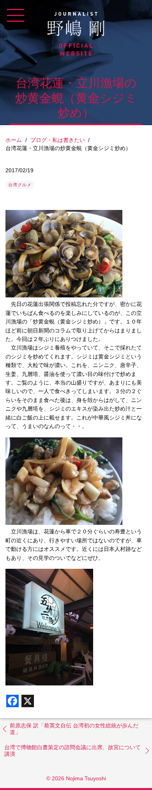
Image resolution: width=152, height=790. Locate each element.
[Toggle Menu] (15, 15)
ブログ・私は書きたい (57, 140)
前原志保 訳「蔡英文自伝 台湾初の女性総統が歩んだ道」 (74, 729)
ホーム (13, 140)
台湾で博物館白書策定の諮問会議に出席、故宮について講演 (72, 750)
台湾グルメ (20, 184)
